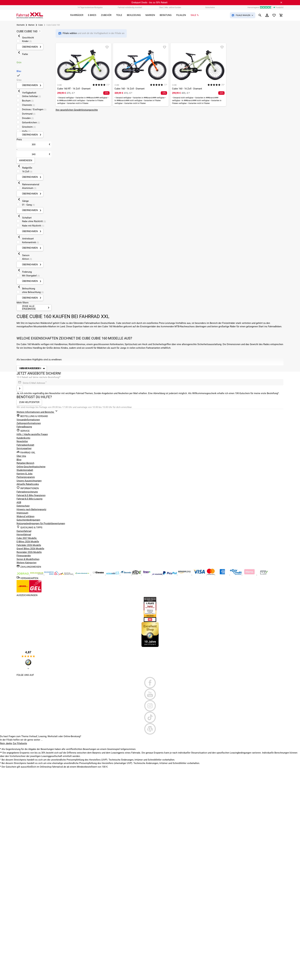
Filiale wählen (70, 33)
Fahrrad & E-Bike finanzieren (31, 495)
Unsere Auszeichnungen (29, 480)
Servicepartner (24, 448)
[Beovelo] (137, 574)
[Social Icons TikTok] (150, 717)
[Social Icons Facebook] (150, 682)
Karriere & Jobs (24, 473)
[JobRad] (23, 574)
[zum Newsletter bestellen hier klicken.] (20, 388)
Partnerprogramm (26, 477)
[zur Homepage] (30, 15)
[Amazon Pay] (185, 574)
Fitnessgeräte (24, 555)
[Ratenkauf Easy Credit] (249, 574)
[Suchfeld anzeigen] (260, 15)
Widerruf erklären (25, 516)
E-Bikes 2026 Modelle (28, 541)
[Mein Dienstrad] (82, 574)
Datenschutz (23, 505)
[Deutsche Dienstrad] (66, 574)
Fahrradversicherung (27, 491)
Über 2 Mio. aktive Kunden (170, 7)
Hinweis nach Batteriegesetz (31, 509)
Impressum (22, 512)
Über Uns (21, 456)
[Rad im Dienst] (126, 574)
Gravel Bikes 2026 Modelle (30, 548)
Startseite (21, 25)
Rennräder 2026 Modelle (29, 552)
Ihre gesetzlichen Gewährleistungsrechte (77, 109)
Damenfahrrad (24, 531)
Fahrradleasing (24, 426)
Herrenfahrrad (24, 534)
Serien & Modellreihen (28, 559)
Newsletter (22, 441)
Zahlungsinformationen (29, 423)
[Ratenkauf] (236, 574)
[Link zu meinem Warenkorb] (281, 15)
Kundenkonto (23, 438)
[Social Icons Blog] (150, 729)
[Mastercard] (211, 574)
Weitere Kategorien (26, 562)
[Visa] (199, 574)
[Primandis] (113, 574)
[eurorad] (157, 574)
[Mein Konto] (267, 15)
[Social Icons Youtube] (150, 694)
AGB (19, 502)
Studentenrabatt (25, 470)
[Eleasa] (98, 574)
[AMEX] (222, 574)
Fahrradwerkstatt (25, 445)
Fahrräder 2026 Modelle (29, 545)
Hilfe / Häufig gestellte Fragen (32, 434)
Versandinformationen (28, 419)
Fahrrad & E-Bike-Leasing (29, 498)
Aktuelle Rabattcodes (28, 484)
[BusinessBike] (51, 574)
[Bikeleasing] (37, 574)
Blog (19, 459)
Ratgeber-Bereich (25, 463)
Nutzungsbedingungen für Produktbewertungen (41, 523)
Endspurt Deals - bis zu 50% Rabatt (150, 2)
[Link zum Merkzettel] (274, 15)
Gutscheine (210, 7)
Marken (31, 25)
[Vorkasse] (264, 574)
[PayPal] (170, 574)
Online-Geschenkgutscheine (31, 466)
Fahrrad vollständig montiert (130, 7)
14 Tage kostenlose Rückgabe (90, 7)
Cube (40, 25)
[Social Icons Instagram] (150, 706)
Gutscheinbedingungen (28, 519)
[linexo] (147, 574)
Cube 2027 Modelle (27, 538)
